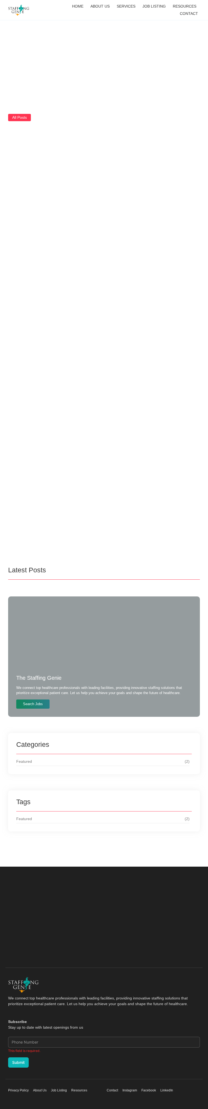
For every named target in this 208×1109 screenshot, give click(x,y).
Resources (184, 6)
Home (77, 6)
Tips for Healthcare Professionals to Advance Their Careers (103, 273)
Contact (189, 13)
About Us (100, 6)
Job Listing (154, 6)
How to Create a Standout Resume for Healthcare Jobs (89, 482)
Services (126, 6)
